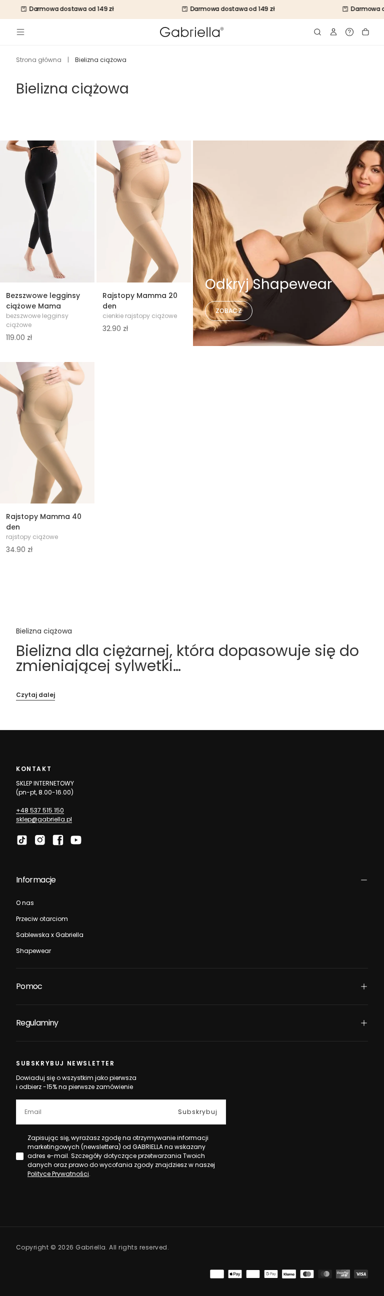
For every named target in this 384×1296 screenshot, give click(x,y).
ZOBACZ (229, 310)
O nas (25, 902)
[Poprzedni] (14, 211)
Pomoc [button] (29, 986)
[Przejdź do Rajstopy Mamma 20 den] (143, 211)
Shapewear (33, 950)
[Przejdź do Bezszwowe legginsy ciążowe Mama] (47, 211)
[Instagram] (40, 840)
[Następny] (81, 211)
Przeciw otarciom (42, 918)
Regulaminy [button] (37, 1022)
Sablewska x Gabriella (50, 934)
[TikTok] (22, 840)
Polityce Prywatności (58, 1174)
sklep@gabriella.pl (44, 819)
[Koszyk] (365, 32)
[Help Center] (349, 32)
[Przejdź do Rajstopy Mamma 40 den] (47, 433)
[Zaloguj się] (333, 32)
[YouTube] (76, 840)
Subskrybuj (198, 1112)
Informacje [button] (36, 880)
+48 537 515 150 (40, 810)
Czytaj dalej (35, 694)
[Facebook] (58, 840)
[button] (20, 32)
